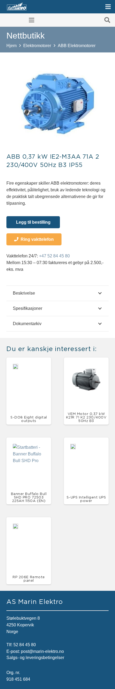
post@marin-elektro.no (42, 651)
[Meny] (108, 6)
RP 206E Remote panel (29, 578)
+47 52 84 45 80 (54, 256)
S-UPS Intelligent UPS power (86, 499)
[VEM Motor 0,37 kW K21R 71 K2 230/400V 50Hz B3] (86, 367)
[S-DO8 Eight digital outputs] (15, 367)
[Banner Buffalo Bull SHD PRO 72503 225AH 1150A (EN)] (29, 447)
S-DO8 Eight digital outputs (28, 418)
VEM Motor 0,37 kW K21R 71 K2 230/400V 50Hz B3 (86, 417)
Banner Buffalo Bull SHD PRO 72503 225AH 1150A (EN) (29, 497)
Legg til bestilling (33, 222)
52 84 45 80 (24, 644)
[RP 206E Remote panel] (15, 527)
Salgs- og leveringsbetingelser (35, 657)
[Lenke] (16, 7)
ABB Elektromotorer (76, 45)
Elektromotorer (37, 45)
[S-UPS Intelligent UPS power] (73, 447)
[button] (107, 20)
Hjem (11, 45)
